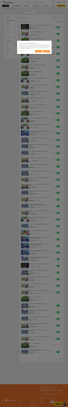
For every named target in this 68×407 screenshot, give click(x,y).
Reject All (38, 51)
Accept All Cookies (46, 51)
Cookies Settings (22, 51)
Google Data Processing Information (25, 48)
